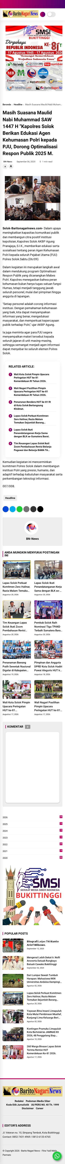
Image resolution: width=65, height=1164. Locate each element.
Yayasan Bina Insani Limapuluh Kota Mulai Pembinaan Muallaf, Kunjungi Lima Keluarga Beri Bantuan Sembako (44, 1014)
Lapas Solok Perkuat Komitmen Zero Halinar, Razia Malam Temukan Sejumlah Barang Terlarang (31, 419)
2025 (32, 824)
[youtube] (15, 4)
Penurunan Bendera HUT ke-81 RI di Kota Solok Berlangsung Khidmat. (32, 405)
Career (39, 1108)
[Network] (42, 14)
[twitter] (13, 509)
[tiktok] (20, 4)
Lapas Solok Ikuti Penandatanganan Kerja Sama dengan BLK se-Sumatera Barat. (31, 433)
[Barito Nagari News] (20, 16)
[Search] (61, 4)
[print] (26, 509)
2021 (32, 851)
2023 (32, 838)
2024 (32, 831)
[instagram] (9, 4)
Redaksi (19, 1101)
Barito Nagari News (30, 1150)
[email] (33, 509)
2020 (32, 858)
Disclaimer (28, 1108)
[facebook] (4, 4)
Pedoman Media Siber (38, 1101)
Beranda (7, 104)
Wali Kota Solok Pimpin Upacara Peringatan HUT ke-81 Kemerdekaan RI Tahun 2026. (31, 377)
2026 (32, 818)
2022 (32, 845)
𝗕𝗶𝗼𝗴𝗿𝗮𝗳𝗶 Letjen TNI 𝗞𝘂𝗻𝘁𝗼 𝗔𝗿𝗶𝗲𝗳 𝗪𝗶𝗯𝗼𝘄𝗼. (43, 943)
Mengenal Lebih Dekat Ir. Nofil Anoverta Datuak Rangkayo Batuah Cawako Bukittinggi (43, 961)
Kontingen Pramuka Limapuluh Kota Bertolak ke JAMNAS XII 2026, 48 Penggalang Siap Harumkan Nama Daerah (44, 1032)
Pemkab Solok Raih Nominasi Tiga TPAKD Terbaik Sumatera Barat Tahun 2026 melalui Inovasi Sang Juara (47, 627)
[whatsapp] (19, 509)
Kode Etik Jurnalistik (17, 1104)
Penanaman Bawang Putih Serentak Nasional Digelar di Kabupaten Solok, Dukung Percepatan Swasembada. (17, 666)
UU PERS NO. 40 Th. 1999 (45, 1104)
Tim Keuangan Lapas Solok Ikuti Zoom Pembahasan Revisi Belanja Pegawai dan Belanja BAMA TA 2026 (32, 447)
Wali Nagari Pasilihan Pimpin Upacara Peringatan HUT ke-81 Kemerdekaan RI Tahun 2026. (31, 391)
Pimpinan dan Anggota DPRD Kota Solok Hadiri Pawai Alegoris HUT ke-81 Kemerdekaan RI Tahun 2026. (48, 666)
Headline (18, 104)
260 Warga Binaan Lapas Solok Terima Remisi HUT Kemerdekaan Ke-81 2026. (44, 1050)
